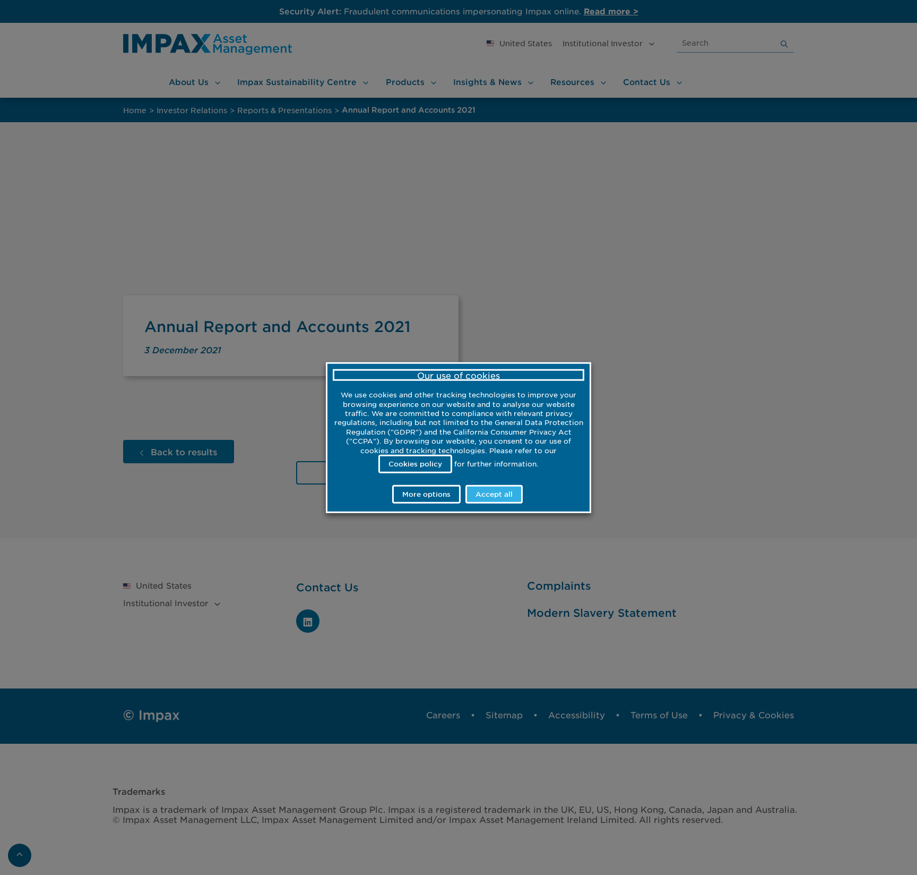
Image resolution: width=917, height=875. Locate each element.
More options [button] (426, 494)
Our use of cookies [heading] (458, 374)
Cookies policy (415, 463)
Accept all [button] (494, 494)
